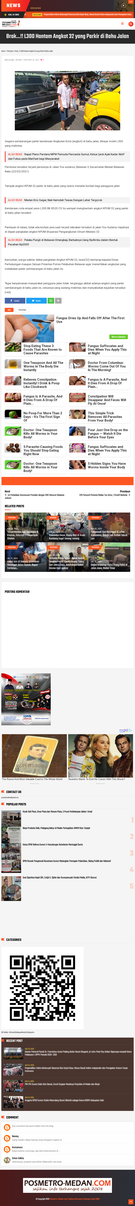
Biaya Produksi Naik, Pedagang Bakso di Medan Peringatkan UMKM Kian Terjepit (56, 828)
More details (119, 337)
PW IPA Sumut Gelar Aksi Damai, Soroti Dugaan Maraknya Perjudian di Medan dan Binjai (62, 1084)
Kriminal (53, 517)
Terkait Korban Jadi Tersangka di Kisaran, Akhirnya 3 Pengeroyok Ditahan (22, 535)
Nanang (15, 1136)
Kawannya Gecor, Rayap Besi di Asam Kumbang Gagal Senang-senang (67, 537)
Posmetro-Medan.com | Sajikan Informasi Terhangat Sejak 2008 (74, 1199)
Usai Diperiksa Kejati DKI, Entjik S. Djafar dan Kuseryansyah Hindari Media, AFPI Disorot (60, 878)
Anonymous (17, 1147)
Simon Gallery (18, 1158)
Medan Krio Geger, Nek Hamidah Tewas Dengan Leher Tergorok (63, 200)
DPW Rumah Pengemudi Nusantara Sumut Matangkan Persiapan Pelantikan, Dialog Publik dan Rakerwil (67, 861)
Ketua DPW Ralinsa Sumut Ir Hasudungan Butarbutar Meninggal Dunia (53, 845)
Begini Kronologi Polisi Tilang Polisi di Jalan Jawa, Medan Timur (109, 566)
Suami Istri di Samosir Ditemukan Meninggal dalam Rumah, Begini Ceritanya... (23, 565)
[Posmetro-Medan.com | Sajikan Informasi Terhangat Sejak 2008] (67, 1192)
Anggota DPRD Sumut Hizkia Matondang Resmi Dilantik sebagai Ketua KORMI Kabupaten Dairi (64, 1100)
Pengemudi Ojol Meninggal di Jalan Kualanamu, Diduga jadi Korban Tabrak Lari (109, 535)
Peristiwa (22, 310)
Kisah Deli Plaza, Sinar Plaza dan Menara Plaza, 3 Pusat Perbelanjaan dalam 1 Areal (57, 812)
